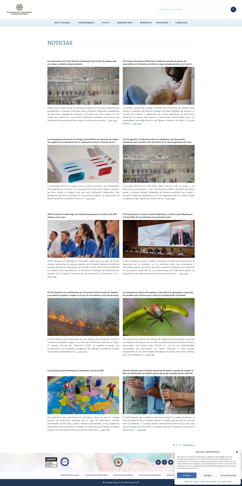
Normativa (146, 23)
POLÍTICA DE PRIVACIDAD (96, 475)
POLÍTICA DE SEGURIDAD (150, 475)
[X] (164, 462)
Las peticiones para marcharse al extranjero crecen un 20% (75, 370)
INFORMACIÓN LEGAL (70, 475)
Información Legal (224, 481)
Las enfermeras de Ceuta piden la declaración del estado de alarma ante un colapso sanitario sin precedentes (82, 63)
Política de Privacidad (208, 481)
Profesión (162, 23)
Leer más (112, 120)
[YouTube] (170, 462)
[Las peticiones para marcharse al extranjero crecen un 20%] (83, 395)
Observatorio (124, 23)
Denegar (207, 475)
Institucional (62, 23)
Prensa (105, 23)
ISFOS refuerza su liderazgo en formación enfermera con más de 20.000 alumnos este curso (82, 216)
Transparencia (86, 23)
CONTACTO (171, 475)
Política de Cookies (191, 481)
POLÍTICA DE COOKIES (123, 475)
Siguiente (189, 445)
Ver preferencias (228, 475)
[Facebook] (158, 462)
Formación (181, 23)
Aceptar (186, 475)
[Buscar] (233, 9)
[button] (237, 452)
